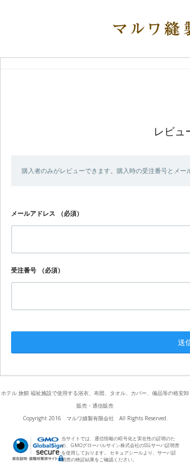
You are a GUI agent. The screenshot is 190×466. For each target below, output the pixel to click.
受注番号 (23, 270)
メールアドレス (33, 213)
